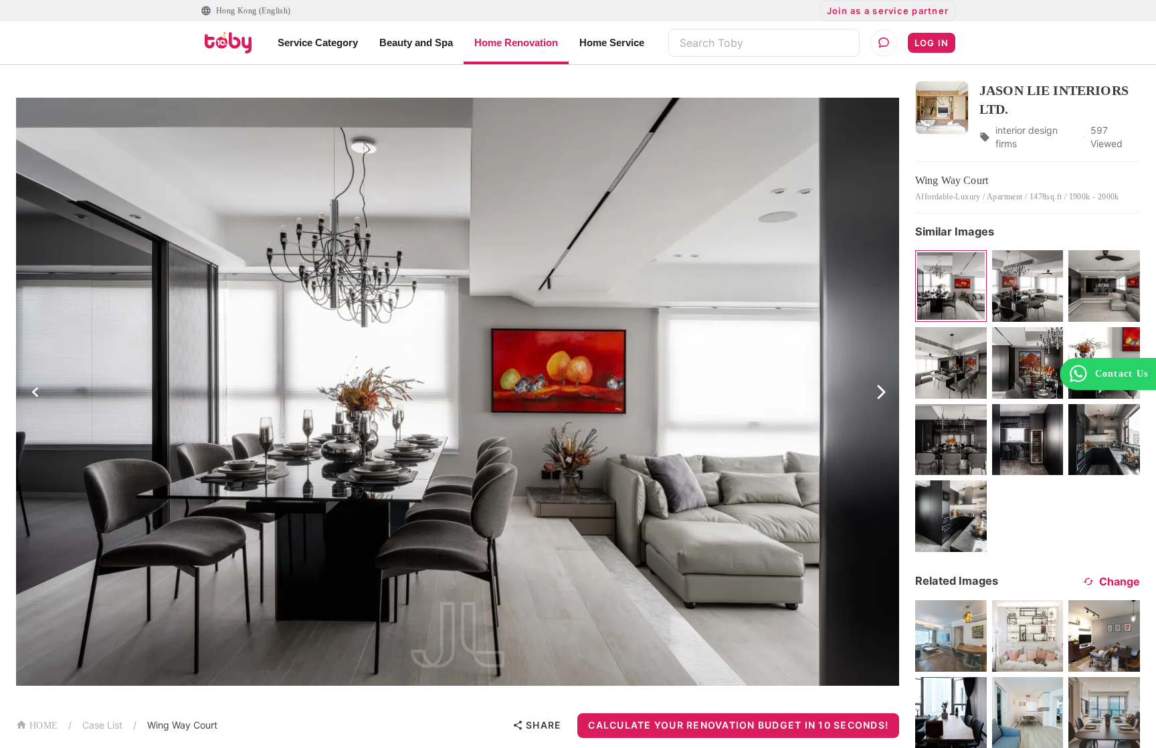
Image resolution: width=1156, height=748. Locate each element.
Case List (102, 725)
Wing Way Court (182, 725)
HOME (43, 726)
